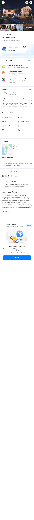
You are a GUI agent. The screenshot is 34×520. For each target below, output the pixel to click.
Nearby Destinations (7, 157)
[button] (7, 149)
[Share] (30, 2)
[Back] (3, 2)
